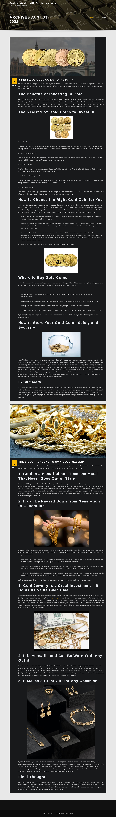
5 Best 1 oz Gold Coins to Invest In (46, 79)
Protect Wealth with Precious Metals (33, 3)
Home (92, 18)
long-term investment (55, 598)
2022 (98, 18)
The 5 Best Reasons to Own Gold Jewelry (52, 461)
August (104, 18)
